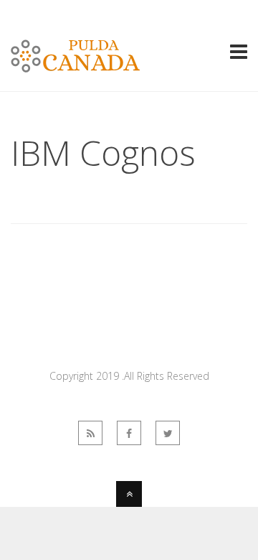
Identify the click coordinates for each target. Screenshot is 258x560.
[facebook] (129, 433)
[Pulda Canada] (75, 64)
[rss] (90, 433)
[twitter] (168, 433)
